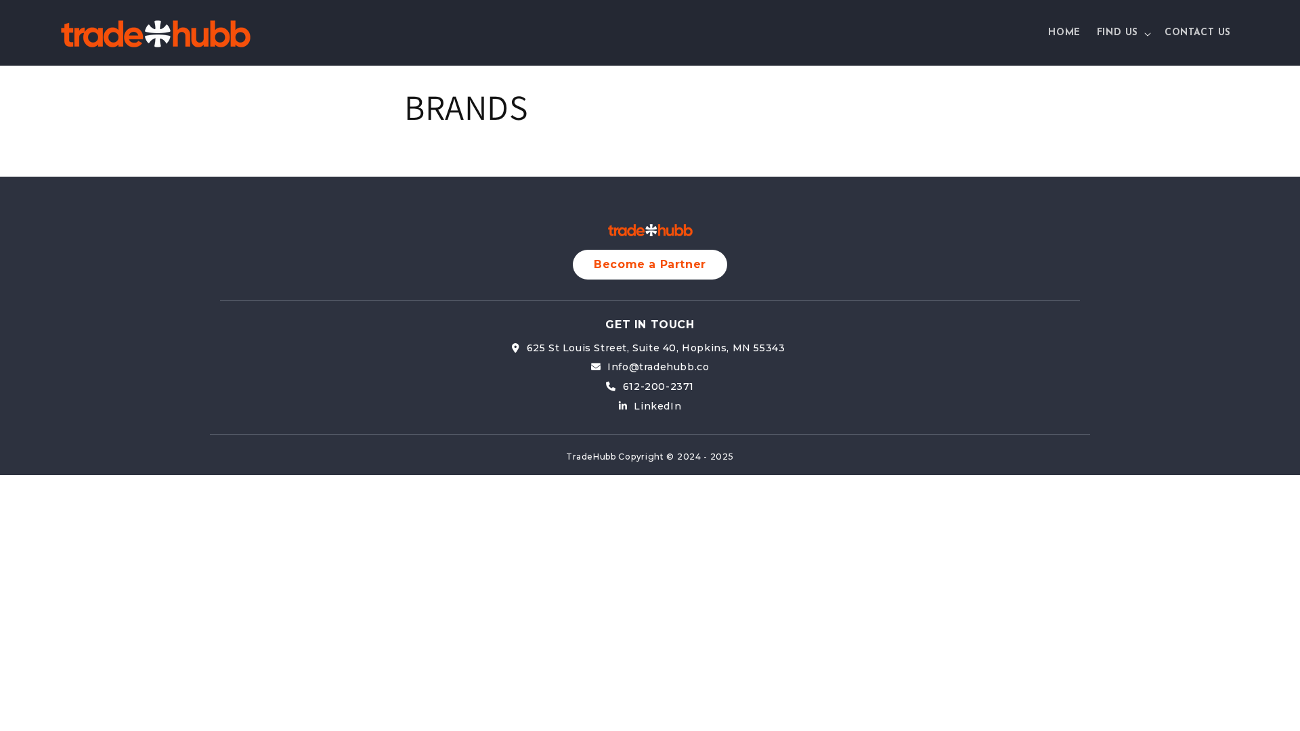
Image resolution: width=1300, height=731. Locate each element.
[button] (1122, 33)
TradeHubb (590, 456)
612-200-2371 (658, 386)
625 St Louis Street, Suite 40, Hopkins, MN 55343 (657, 348)
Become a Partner (650, 264)
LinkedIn (657, 406)
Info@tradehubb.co (658, 367)
